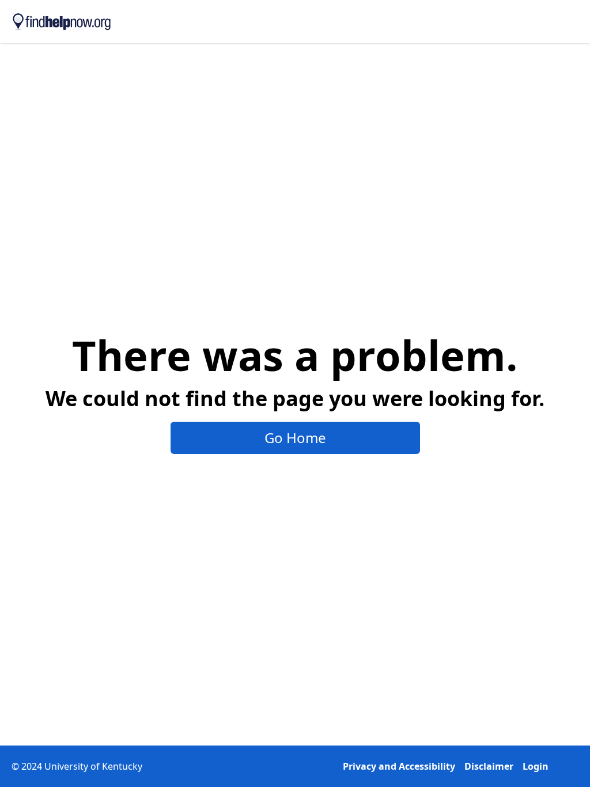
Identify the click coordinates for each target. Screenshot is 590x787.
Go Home (295, 437)
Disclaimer (488, 766)
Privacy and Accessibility (399, 766)
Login (536, 766)
